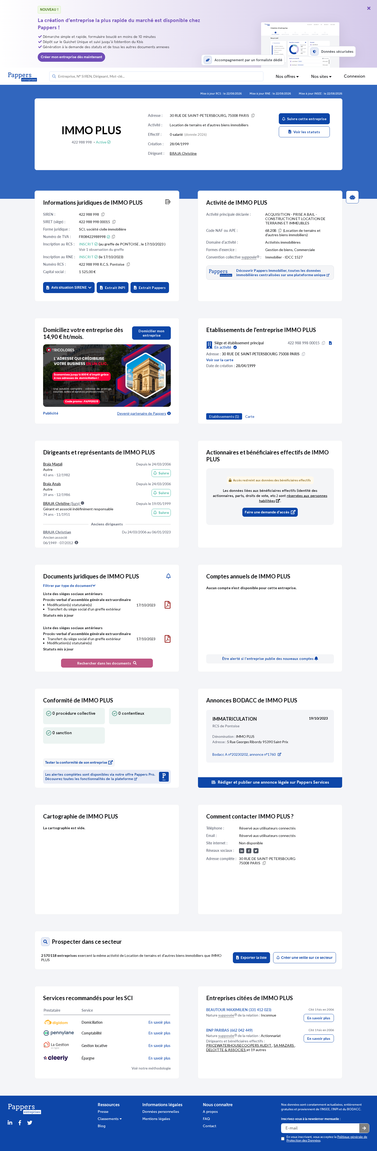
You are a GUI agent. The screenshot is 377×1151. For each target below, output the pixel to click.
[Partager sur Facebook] (19, 1123)
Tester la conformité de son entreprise (76, 762)
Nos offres (286, 76)
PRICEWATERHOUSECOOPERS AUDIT (239, 1045)
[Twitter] (29, 1123)
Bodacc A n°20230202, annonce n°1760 (244, 754)
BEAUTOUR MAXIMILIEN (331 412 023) (238, 1010)
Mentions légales (156, 1119)
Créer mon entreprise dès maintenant (71, 57)
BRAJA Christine (183, 153)
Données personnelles (160, 1111)
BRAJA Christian (57, 532)
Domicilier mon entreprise (151, 333)
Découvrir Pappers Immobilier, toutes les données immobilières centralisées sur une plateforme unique (280, 272)
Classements (109, 1119)
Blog (101, 1126)
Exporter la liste (253, 958)
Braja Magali (52, 464)
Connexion (354, 76)
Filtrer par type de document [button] (67, 585)
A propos (210, 1111)
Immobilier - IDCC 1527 (284, 257)
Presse (103, 1111)
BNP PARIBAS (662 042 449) (229, 1030)
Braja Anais (52, 484)
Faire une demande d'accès (267, 512)
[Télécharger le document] (168, 605)
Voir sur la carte (219, 360)
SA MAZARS (284, 1045)
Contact (209, 1126)
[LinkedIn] (10, 1123)
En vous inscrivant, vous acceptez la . (326, 1138)
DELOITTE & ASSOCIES (226, 1050)
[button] (69, 287)
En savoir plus (318, 1018)
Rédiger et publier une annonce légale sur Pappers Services (273, 782)
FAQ (206, 1119)
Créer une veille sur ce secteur (306, 958)
